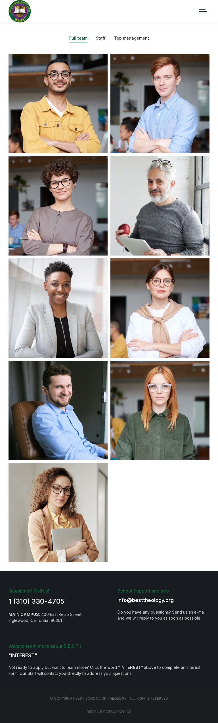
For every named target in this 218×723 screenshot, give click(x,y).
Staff (101, 38)
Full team (78, 38)
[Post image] (58, 103)
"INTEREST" (23, 655)
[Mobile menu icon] (202, 11)
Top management (131, 38)
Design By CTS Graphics (109, 712)
